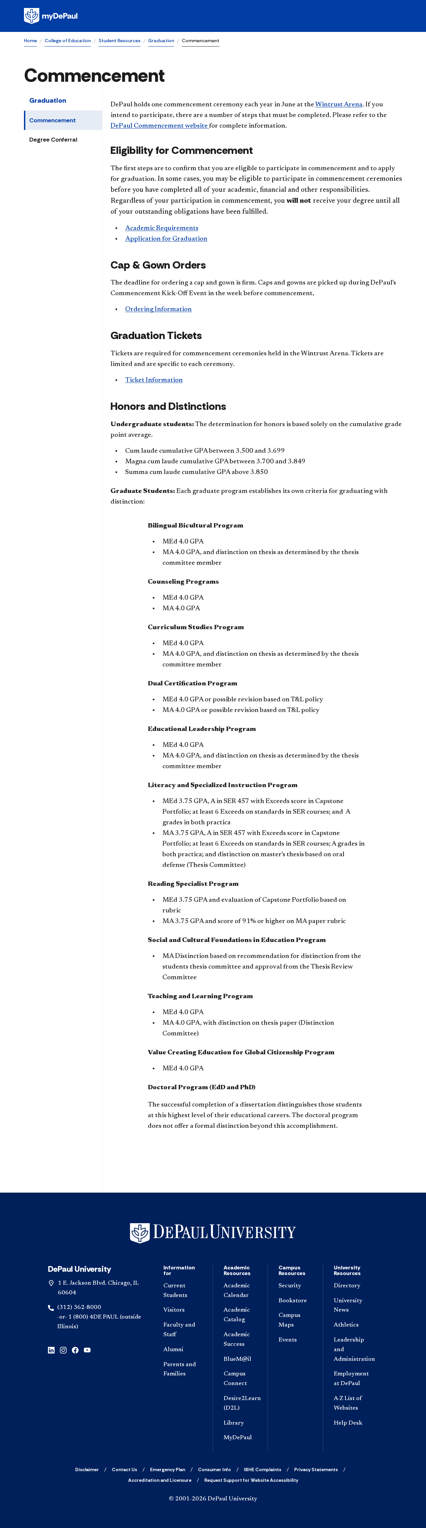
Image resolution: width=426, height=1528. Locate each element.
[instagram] (63, 1349)
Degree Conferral (53, 140)
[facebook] (75, 1349)
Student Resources (119, 41)
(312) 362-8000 (79, 1308)
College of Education (68, 41)
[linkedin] (51, 1349)
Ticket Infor (154, 380)
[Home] (213, 1233)
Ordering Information (158, 309)
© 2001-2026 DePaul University (213, 1499)
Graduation (161, 41)
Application (166, 239)
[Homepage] (213, 16)
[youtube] (87, 1349)
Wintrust (338, 104)
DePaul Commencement (159, 126)
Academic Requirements (161, 228)
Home (30, 41)
